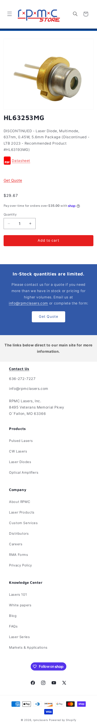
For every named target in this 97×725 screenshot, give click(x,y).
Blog (13, 616)
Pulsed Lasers (21, 441)
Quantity (10, 214)
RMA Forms (18, 555)
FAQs (13, 626)
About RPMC (19, 502)
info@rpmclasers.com (28, 303)
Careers (15, 544)
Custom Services (23, 523)
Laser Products (22, 512)
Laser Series (19, 637)
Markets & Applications (28, 647)
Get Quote (13, 180)
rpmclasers (40, 720)
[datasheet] (7, 161)
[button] (9, 14)
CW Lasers (18, 451)
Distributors (19, 534)
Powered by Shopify (62, 720)
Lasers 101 (18, 595)
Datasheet (21, 161)
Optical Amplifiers (23, 472)
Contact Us (19, 369)
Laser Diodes (20, 462)
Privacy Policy (20, 565)
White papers (20, 605)
